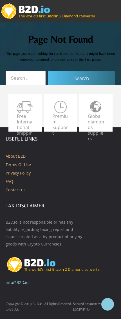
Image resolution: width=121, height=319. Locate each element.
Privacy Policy (18, 173)
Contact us (16, 189)
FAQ (9, 181)
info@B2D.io (17, 282)
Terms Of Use (18, 164)
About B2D (16, 156)
